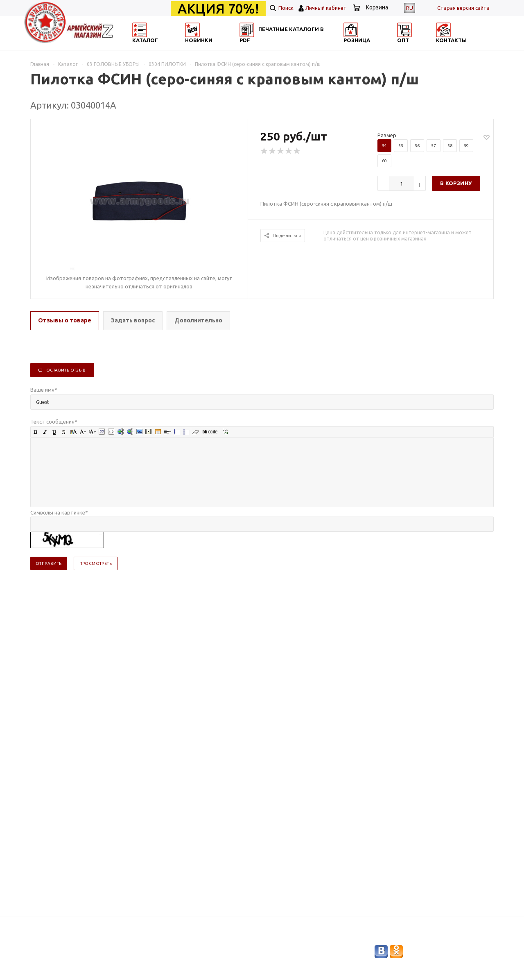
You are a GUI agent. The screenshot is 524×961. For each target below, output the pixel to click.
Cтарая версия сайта (463, 8)
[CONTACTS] (457, 47)
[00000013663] (139, 200)
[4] (289, 151)
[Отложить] (486, 137)
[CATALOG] (140, 47)
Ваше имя (43, 389)
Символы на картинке (59, 512)
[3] (281, 151)
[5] (297, 151)
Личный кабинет (326, 8)
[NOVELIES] (219, 47)
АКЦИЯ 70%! (218, 8)
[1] (264, 151)
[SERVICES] (299, 47)
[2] (273, 151)
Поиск (285, 8)
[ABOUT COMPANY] (378, 47)
